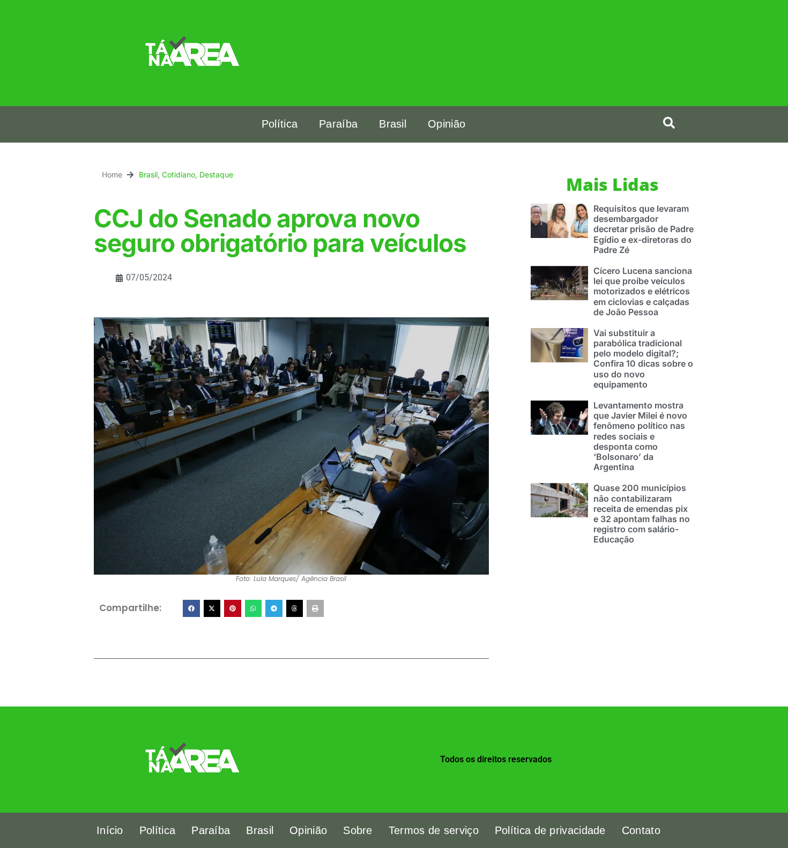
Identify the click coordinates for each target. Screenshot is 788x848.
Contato (641, 830)
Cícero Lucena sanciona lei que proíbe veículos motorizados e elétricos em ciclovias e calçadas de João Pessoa (642, 291)
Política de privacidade (550, 830)
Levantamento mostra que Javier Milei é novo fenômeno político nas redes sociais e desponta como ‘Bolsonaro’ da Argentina (640, 436)
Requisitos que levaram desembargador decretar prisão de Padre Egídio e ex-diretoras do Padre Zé (643, 229)
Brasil (392, 124)
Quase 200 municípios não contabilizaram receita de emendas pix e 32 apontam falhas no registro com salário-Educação (641, 513)
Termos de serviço (434, 830)
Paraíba (338, 124)
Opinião (446, 124)
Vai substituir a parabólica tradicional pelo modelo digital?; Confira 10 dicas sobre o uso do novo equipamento (643, 359)
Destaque (216, 174)
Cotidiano (178, 174)
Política (280, 124)
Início (109, 830)
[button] (669, 123)
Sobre (358, 830)
